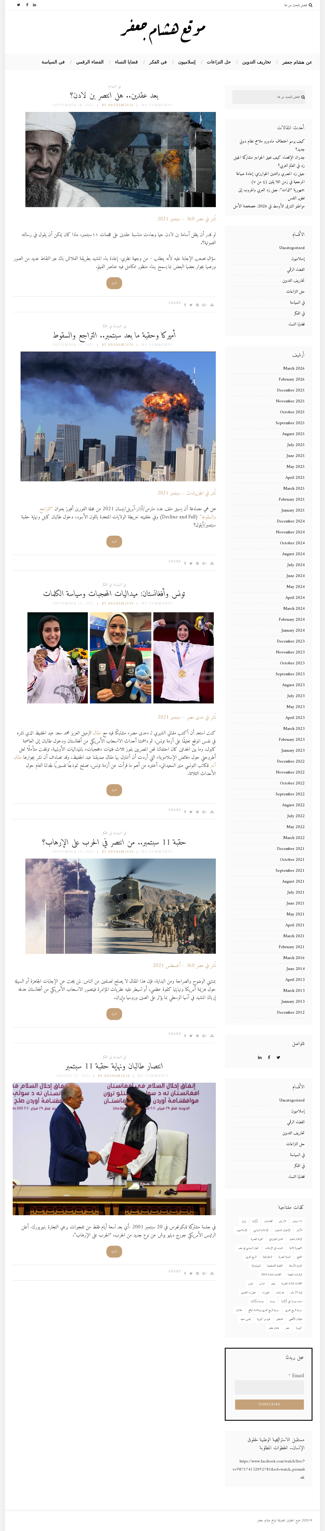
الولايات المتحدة (295, 1274)
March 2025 (294, 488)
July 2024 (296, 565)
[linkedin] (32, 5)
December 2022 (291, 761)
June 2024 (296, 576)
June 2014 (296, 969)
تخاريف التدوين (256, 62)
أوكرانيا (255, 1221)
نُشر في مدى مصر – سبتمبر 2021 (187, 717)
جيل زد (266, 1292)
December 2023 (291, 641)
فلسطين (279, 1319)
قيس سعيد (245, 1319)
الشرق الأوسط (295, 1265)
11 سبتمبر (297, 1221)
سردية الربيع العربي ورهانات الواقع (263, 1310)
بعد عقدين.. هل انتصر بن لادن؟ (114, 96)
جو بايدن (280, 1292)
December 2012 (291, 1012)
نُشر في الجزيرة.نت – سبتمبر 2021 (186, 493)
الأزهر (299, 1230)
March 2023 (294, 729)
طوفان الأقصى (295, 1319)
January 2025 (293, 510)
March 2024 (294, 609)
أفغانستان (268, 1221)
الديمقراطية (267, 1257)
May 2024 (296, 587)
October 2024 (292, 543)
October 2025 (292, 412)
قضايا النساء (126, 62)
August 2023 (293, 685)
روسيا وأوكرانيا (257, 1301)
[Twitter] (16, 5)
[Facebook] (24, 5)
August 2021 (293, 881)
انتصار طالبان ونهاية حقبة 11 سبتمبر (114, 1066)
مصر (287, 1328)
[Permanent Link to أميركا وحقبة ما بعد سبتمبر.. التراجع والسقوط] (118, 480)
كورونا (299, 1328)
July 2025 (296, 445)
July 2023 (296, 696)
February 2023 (292, 740)
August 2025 (293, 434)
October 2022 (292, 783)
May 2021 (296, 914)
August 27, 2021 (73, 1076)
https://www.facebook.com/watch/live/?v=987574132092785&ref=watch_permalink (269, 1469)
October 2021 (292, 860)
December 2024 (291, 521)
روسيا (272, 1301)
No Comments (156, 105)
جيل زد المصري (248, 1292)
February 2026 (292, 379)
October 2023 (292, 663)
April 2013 (295, 980)
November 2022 (290, 772)
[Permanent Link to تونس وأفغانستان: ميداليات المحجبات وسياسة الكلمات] (120, 704)
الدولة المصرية (284, 1257)
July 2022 (296, 816)
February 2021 (292, 947)
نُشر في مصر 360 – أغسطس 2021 (184, 965)
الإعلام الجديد (295, 1239)
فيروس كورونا (263, 1319)
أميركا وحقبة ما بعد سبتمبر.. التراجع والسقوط (114, 335)
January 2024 (293, 630)
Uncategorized (292, 248)
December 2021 (291, 849)
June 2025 (296, 456)
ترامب (262, 1283)
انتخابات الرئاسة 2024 (271, 1274)
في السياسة (53, 62)
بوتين (273, 1283)
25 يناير (282, 1221)
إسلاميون (187, 62)
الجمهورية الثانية (295, 1248)
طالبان (239, 1310)
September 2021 (290, 871)
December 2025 (291, 390)
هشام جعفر (274, 1328)
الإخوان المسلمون (282, 1230)
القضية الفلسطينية (275, 1265)
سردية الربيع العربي (293, 1310)
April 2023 (295, 718)
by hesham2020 (118, 105)
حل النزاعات (219, 62)
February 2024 (292, 619)
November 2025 (290, 401)
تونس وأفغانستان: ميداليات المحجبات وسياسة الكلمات (114, 594)
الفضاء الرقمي (90, 62)
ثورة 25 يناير (296, 1292)
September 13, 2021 (73, 345)
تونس (250, 1283)
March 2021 (294, 936)
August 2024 (293, 554)
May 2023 (296, 707)
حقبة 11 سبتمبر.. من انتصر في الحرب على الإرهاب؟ (114, 842)
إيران (243, 1221)
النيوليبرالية (256, 1265)
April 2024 (295, 598)
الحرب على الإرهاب (274, 1248)
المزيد (114, 283)
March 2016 (294, 958)
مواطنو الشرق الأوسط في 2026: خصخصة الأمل (269, 206)
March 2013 (294, 991)
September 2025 (290, 423)
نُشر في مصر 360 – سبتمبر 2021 (186, 219)
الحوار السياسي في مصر (248, 1248)
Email (296, 1376)
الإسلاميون (242, 1230)
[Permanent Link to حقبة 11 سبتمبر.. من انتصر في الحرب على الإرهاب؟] (120, 952)
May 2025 (296, 467)
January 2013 (293, 1002)
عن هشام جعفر (297, 62)
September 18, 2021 (73, 105)
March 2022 (294, 838)
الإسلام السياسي (260, 1230)
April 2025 (295, 478)
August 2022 (293, 805)
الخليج (299, 1257)
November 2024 (290, 532)
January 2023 (293, 750)
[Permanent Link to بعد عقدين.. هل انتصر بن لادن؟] (120, 206)
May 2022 (296, 827)
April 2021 (295, 925)
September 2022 (290, 794)
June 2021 (296, 903)
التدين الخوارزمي (276, 1239)
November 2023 (290, 652)
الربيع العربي (251, 1257)
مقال (97, 733)
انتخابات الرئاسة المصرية (292, 1283)
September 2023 (290, 674)
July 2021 (296, 892)
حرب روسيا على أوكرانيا (291, 1301)
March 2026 (294, 368)
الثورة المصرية (257, 1239)
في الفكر (158, 62)
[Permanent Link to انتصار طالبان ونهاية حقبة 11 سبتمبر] (114, 1214)
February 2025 (292, 499)
